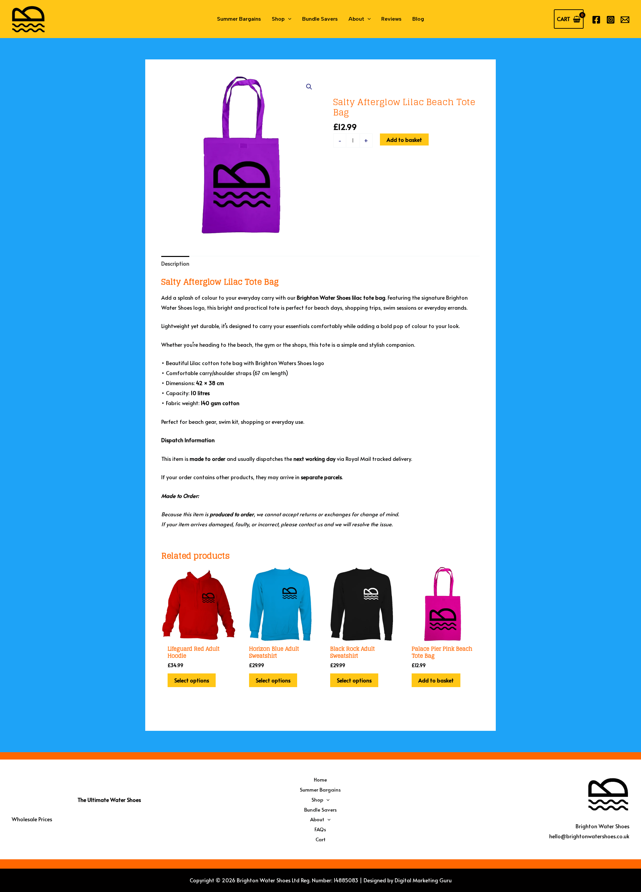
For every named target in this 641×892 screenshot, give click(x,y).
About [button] (356, 19)
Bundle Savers (320, 19)
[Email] (625, 19)
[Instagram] (610, 19)
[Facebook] (596, 19)
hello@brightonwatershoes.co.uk (589, 836)
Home (320, 779)
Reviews (391, 19)
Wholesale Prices (32, 819)
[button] (288, 19)
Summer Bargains (239, 19)
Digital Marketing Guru (423, 880)
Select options (191, 680)
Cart (320, 839)
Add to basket (404, 139)
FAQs (320, 829)
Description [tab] (175, 263)
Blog (418, 19)
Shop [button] (278, 19)
